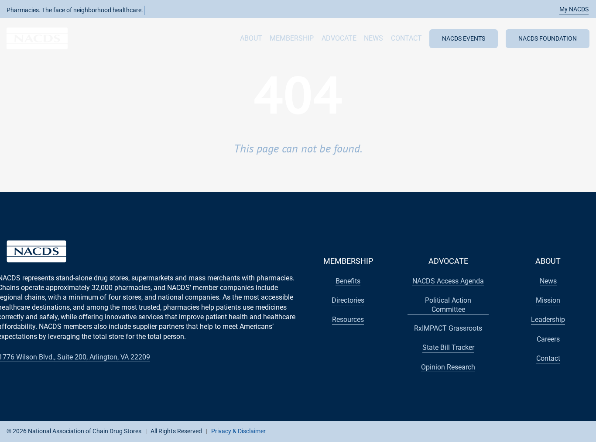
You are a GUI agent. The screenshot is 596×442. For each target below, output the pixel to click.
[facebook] (499, 430)
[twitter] (513, 430)
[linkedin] (541, 430)
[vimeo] (569, 430)
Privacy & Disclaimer (238, 431)
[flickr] (555, 430)
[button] (569, 9)
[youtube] (527, 430)
